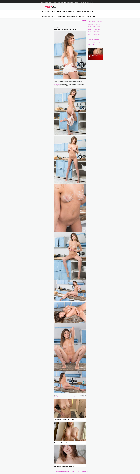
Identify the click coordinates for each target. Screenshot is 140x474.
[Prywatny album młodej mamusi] (70, 431)
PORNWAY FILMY (80, 471)
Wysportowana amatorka (80, 396)
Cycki (62, 0)
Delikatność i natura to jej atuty (64, 466)
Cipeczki (59, 0)
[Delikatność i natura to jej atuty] (70, 454)
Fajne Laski (78, 0)
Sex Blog (71, 470)
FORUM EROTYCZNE (67, 471)
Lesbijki (88, 0)
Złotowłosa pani (57, 396)
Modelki (46, 2)
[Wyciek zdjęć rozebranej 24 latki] (70, 408)
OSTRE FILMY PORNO (56, 471)
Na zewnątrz (54, 2)
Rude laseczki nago (70, 2)
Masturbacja (42, 2)
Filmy (82, 0)
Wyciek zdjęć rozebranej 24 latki (64, 419)
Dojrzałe (65, 0)
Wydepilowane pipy (76, 2)
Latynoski (85, 0)
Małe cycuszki (93, 0)
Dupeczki (69, 0)
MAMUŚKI (62, 471)
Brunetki (56, 0)
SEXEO (92, 2)
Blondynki (52, 0)
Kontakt (74, 470)
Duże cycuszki (74, 0)
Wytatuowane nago (83, 2)
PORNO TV (74, 471)
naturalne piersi (57, 84)
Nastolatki (58, 2)
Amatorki (42, 0)
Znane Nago (89, 2)
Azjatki (45, 0)
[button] (98, 11)
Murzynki (50, 2)
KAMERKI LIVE (85, 471)
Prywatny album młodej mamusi (64, 443)
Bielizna (48, 0)
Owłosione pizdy (63, 2)
